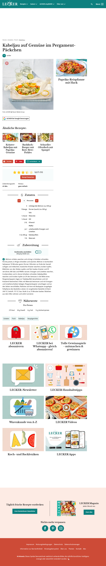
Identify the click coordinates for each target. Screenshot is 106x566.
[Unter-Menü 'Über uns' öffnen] (64, 4)
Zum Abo (89, 512)
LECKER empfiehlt (46, 4)
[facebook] (45, 528)
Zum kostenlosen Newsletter (24, 511)
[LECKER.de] (10, 4)
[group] (27, 145)
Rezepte (23, 4)
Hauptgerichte (33, 318)
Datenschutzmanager (72, 544)
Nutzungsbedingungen (44, 544)
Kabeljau (22, 40)
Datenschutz (58, 544)
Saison (32, 4)
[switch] (38, 252)
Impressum (30, 544)
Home (4, 40)
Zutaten (10, 40)
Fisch (16, 40)
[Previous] (4, 137)
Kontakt (78, 549)
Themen (71, 549)
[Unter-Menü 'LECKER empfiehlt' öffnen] (53, 4)
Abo (84, 549)
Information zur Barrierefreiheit (31, 549)
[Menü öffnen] (102, 4)
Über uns (60, 4)
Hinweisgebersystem (51, 549)
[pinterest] (53, 528)
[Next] (51, 137)
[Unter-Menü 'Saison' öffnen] (36, 4)
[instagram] (61, 528)
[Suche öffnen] (91, 4)
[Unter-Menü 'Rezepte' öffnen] (27, 4)
